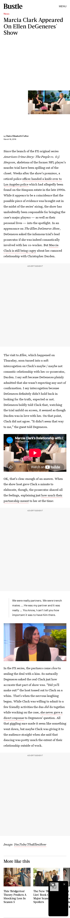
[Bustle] (13, 6)
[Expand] (52, 884)
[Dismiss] (64, 884)
